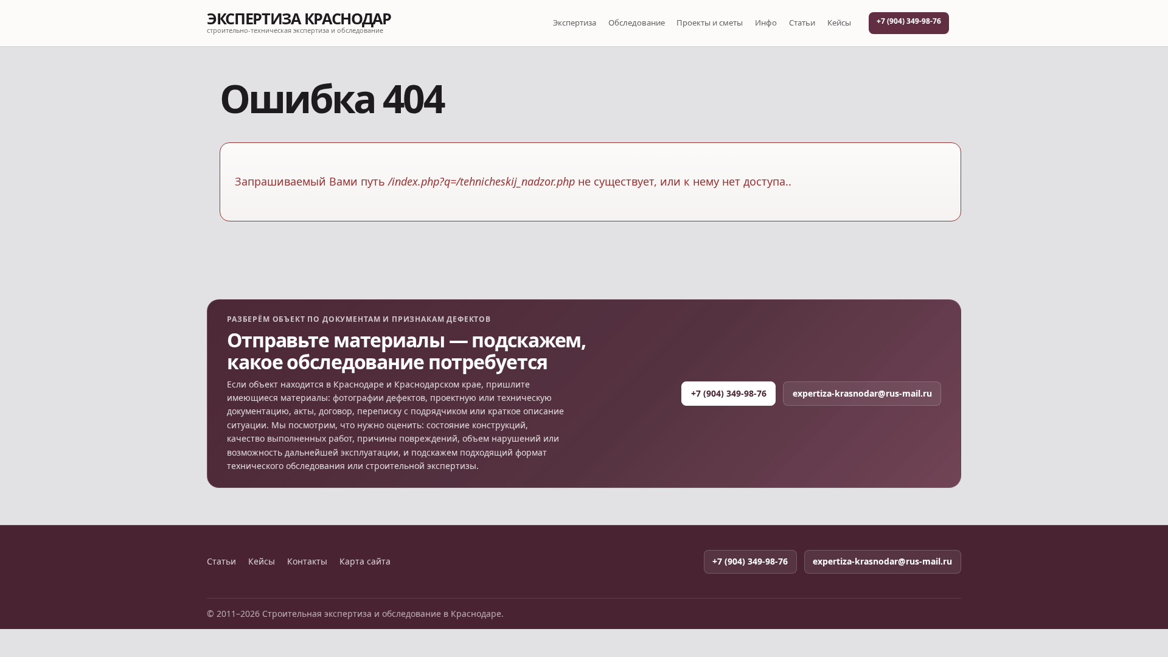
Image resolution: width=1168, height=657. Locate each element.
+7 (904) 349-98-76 (909, 21)
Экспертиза (574, 22)
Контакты (307, 561)
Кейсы (839, 22)
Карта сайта (365, 561)
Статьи (802, 22)
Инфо (766, 22)
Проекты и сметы (709, 22)
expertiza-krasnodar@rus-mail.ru (862, 393)
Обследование (636, 22)
